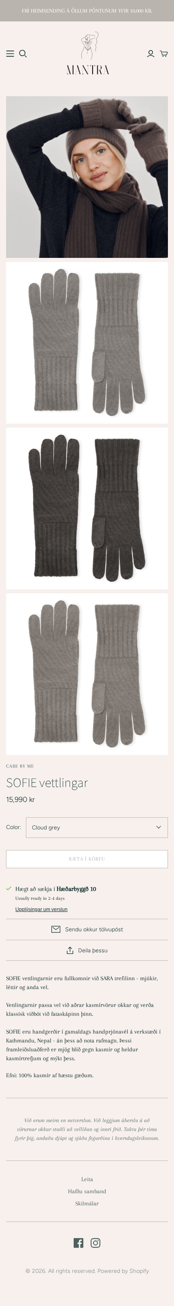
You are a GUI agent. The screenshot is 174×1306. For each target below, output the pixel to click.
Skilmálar (87, 1203)
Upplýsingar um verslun (41, 909)
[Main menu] (10, 54)
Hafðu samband (87, 1191)
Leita (87, 1179)
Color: (13, 827)
